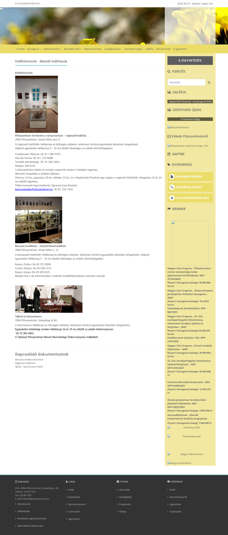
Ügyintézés (74, 518)
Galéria (149, 48)
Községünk (33, 48)
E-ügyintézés (180, 48)
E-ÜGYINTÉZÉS (190, 60)
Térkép (122, 511)
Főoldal (20, 48)
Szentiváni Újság (132, 48)
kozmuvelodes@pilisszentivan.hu (34, 189)
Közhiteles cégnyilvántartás (31, 518)
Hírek (71, 489)
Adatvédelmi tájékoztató (30, 525)
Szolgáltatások (112, 48)
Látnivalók (124, 489)
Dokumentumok (93, 48)
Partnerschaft (163, 48)
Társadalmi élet (71, 48)
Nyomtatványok (77, 504)
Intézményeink (51, 48)
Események (74, 497)
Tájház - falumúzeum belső (29, 366)
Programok (125, 504)
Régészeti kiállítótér (25, 363)
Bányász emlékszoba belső (29, 359)
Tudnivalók (74, 511)
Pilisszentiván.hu (27, 3)
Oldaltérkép (23, 511)
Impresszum (23, 503)
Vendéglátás (125, 497)
